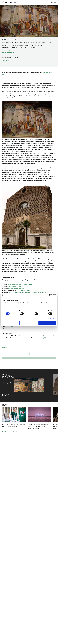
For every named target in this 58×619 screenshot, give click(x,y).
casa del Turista (12, 327)
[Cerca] (52, 2)
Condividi (5, 347)
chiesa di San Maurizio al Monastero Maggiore (20, 284)
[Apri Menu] (55, 2)
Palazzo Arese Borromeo (23, 290)
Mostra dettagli (50, 318)
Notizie (4, 39)
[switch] (22, 313)
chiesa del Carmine (14, 329)
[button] (9, 382)
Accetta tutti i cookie (47, 323)
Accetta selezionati (29, 323)
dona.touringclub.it (41, 338)
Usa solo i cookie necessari (10, 323)
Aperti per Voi (12, 39)
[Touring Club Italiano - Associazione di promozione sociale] (9, 2)
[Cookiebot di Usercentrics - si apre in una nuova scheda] (50, 295)
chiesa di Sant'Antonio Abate (16, 288)
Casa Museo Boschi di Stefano (16, 286)
